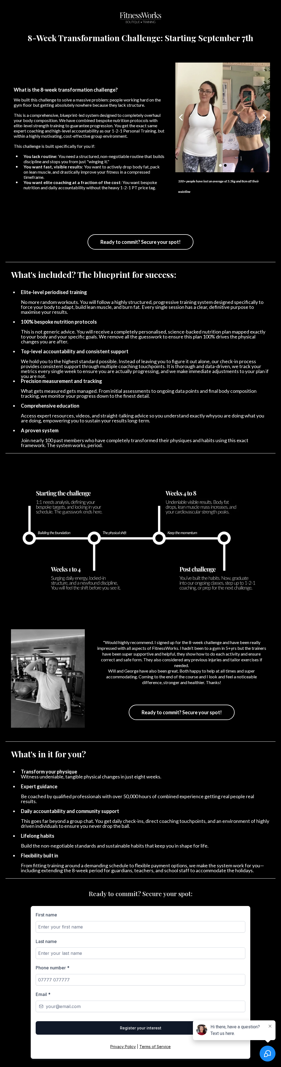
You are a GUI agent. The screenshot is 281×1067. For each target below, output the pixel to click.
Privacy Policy (123, 1046)
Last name (46, 941)
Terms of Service (155, 1046)
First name (46, 915)
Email (43, 994)
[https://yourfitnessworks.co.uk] (140, 17)
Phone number (52, 967)
